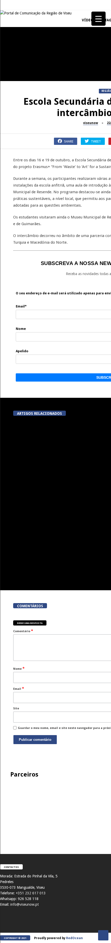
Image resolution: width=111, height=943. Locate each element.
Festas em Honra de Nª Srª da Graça (28, 366)
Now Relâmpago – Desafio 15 (28, 266)
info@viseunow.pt (24, 904)
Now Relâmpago (14, 257)
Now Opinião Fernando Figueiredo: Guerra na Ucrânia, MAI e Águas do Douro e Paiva (28, 315)
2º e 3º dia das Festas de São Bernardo (28, 170)
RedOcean (74, 938)
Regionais (10, 355)
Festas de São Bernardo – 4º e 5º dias (28, 121)
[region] (55, 811)
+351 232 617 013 (31, 893)
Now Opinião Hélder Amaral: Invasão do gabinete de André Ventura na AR (28, 515)
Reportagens (11, 208)
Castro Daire (12, 403)
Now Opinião (12, 61)
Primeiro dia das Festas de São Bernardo (28, 219)
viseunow (90, 123)
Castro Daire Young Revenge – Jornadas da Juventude (28, 415)
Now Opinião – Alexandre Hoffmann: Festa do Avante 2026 (28, 72)
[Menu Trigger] (98, 19)
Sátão (6, 110)
